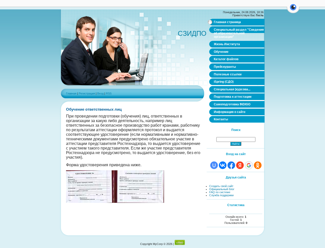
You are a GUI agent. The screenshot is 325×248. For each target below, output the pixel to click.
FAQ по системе (219, 192)
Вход (100, 93)
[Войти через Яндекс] (240, 165)
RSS (108, 93)
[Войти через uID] (214, 165)
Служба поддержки (221, 195)
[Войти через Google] (249, 165)
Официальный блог (221, 189)
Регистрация (87, 93)
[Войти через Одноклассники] (258, 165)
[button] (293, 10)
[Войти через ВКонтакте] (222, 165)
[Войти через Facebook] (231, 165)
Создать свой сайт (221, 186)
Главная (71, 93)
